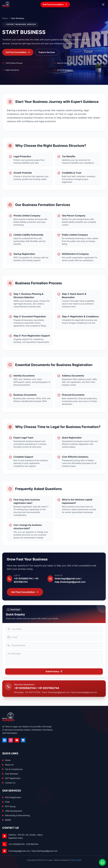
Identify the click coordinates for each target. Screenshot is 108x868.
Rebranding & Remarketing (17, 815)
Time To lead (76, 860)
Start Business (11, 773)
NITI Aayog (10, 806)
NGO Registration (13, 797)
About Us (9, 764)
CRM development (13, 811)
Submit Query (52, 671)
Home (5, 18)
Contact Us (10, 782)
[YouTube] (17, 740)
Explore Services (47, 52)
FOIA (7, 802)
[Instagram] (10, 740)
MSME (8, 820)
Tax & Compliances (14, 769)
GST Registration (13, 778)
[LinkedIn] (23, 740)
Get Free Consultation (16, 52)
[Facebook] (4, 740)
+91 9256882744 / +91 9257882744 (36, 688)
